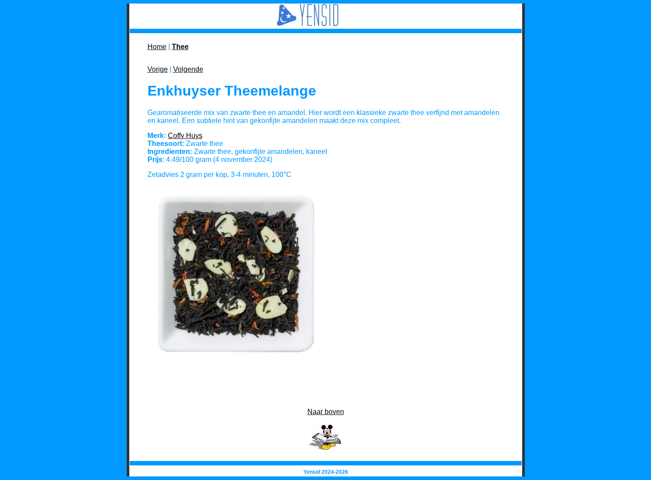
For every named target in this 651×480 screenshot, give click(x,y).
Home (157, 46)
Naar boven (325, 411)
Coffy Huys (185, 135)
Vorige (157, 69)
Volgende (188, 69)
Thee (180, 46)
